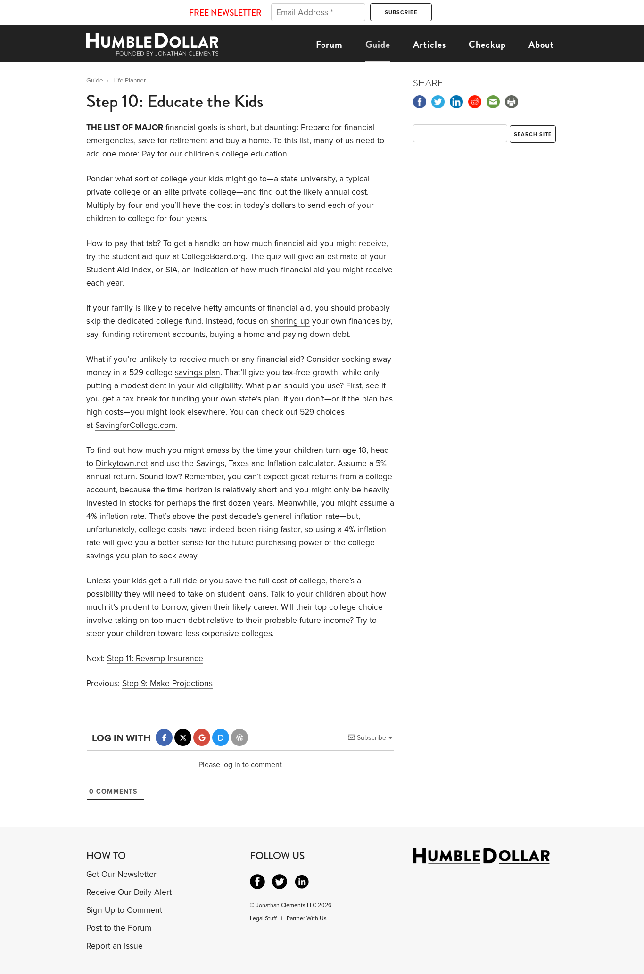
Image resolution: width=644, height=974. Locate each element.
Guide (377, 44)
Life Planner (129, 80)
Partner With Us (307, 918)
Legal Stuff (263, 918)
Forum (329, 44)
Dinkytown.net (122, 463)
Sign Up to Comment (124, 910)
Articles (429, 44)
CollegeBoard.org (214, 257)
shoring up (290, 321)
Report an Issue (114, 946)
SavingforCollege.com (135, 425)
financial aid (289, 308)
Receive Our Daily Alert (129, 892)
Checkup (487, 44)
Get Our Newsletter (121, 874)
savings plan (197, 372)
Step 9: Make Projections (167, 683)
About (541, 44)
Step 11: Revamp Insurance (155, 658)
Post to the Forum (118, 928)
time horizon (190, 490)
